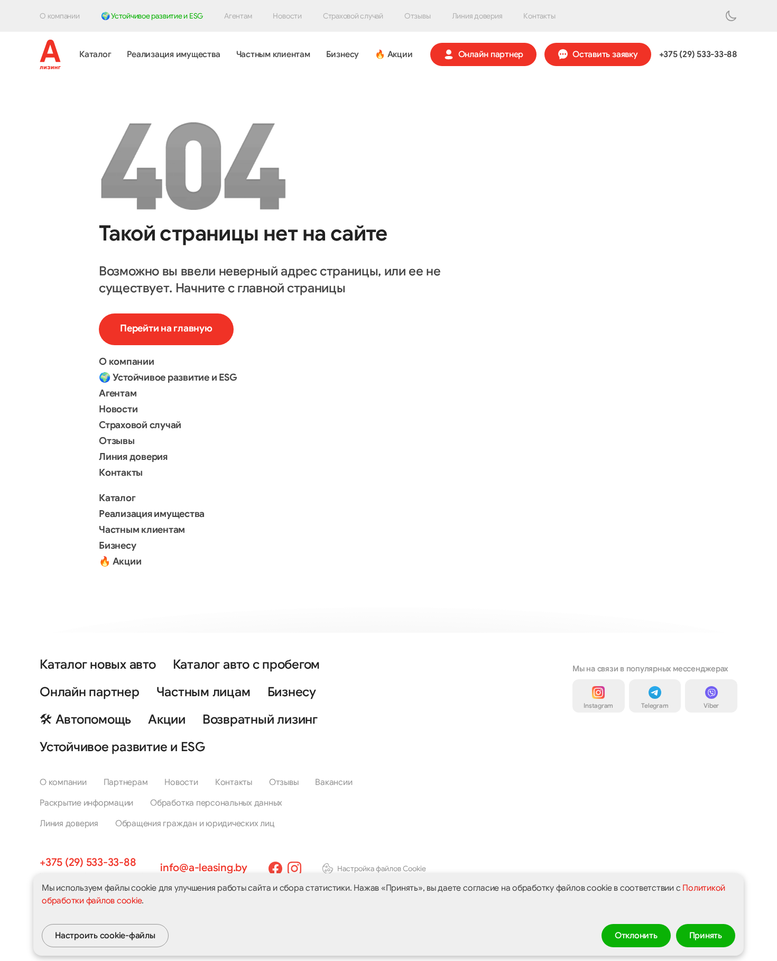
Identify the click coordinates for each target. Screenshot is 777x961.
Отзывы (417, 16)
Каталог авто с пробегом (246, 664)
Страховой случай (353, 16)
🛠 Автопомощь (85, 719)
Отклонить (636, 935)
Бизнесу (342, 54)
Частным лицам (203, 692)
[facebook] (275, 868)
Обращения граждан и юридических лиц (195, 823)
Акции (167, 719)
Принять (705, 935)
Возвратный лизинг (260, 719)
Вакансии (333, 782)
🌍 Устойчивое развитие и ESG (152, 16)
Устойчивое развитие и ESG (122, 747)
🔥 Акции (393, 54)
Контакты (539, 16)
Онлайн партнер (491, 54)
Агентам (238, 16)
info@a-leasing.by (203, 867)
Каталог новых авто (98, 664)
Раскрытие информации (86, 803)
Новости (287, 16)
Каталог (95, 54)
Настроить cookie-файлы (105, 935)
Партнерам (126, 782)
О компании (60, 16)
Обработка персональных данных (216, 803)
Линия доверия (477, 16)
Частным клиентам (273, 54)
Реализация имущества (173, 54)
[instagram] (294, 868)
